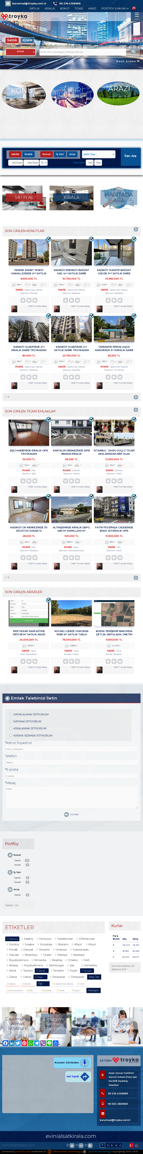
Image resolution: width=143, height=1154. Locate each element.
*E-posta (11, 769)
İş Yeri (60, 154)
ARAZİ (92, 8)
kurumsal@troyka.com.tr (29, 3)
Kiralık (27, 40)
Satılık (12, 40)
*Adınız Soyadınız (18, 743)
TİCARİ (79, 8)
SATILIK (34, 8)
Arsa (72, 154)
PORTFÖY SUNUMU (114, 8)
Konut (47, 154)
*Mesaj (10, 783)
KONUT (65, 8)
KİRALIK (50, 8)
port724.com (23, 1151)
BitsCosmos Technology (67, 1151)
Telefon (11, 756)
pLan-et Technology (99, 1151)
